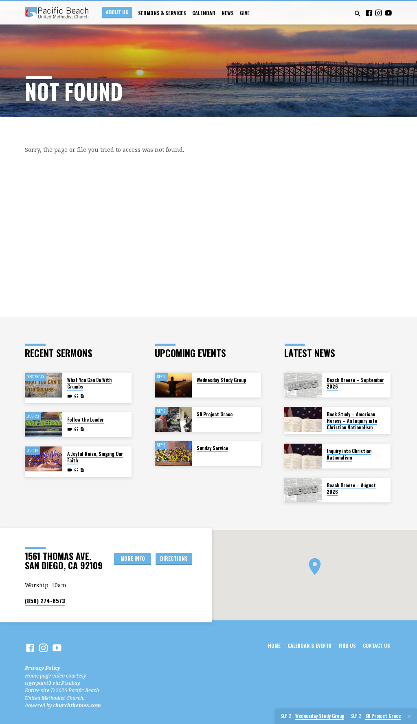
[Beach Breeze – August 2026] (302, 490)
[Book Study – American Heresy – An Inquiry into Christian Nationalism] (302, 419)
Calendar (203, 13)
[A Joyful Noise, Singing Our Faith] (43, 458)
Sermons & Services (162, 13)
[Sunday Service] (173, 453)
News (228, 13)
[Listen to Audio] (76, 396)
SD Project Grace (215, 414)
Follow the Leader (85, 419)
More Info (133, 558)
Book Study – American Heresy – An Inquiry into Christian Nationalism (352, 421)
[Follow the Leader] (43, 424)
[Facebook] (369, 12)
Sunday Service (212, 447)
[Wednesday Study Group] (173, 385)
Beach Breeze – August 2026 (351, 488)
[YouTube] (388, 12)
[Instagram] (378, 12)
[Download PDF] (82, 396)
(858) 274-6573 (45, 601)
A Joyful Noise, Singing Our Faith (95, 457)
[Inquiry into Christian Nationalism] (302, 456)
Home (274, 645)
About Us (117, 12)
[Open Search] (358, 13)
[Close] (409, 716)
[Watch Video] (69, 396)
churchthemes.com (77, 705)
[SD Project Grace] (173, 419)
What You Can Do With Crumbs (89, 383)
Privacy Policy (42, 667)
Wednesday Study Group (221, 379)
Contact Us (376, 645)
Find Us (347, 645)
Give (245, 13)
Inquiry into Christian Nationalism (349, 454)
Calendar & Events (309, 645)
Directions (174, 558)
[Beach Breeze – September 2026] (302, 385)
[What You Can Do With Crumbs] (43, 385)
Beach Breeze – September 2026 (355, 383)
